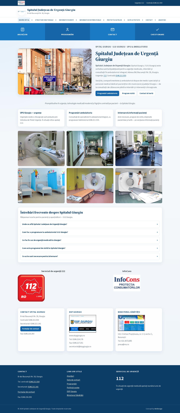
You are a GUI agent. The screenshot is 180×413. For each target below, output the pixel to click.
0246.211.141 (35, 323)
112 (105, 75)
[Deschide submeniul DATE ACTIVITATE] (142, 20)
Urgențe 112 (139, 3)
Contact (112, 34)
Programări (67, 34)
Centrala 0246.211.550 (154, 3)
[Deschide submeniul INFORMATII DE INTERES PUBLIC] (103, 20)
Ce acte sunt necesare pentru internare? (40, 256)
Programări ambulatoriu (107, 93)
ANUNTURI (162, 20)
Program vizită (128, 93)
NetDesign (158, 409)
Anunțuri (23, 34)
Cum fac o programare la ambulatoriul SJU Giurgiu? (45, 232)
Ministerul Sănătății (75, 395)
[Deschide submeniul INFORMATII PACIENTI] (76, 20)
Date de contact (73, 380)
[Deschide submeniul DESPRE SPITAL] (32, 20)
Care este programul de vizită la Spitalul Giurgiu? (43, 248)
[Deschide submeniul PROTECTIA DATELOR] (124, 20)
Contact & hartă (146, 93)
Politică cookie (73, 387)
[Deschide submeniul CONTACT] (155, 20)
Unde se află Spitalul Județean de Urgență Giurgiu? (44, 224)
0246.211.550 (120, 75)
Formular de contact (30, 329)
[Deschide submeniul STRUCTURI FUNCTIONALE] (56, 20)
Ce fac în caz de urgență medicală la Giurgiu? (41, 240)
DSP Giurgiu (72, 391)
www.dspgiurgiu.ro (77, 335)
